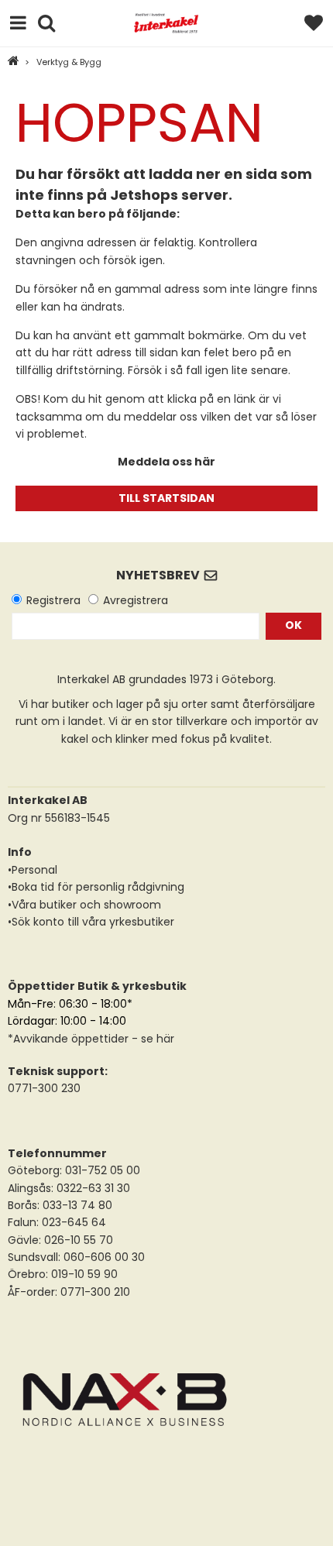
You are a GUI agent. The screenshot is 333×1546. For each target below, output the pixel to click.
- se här (151, 1038)
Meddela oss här (166, 461)
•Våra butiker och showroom (84, 904)
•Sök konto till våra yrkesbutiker (91, 921)
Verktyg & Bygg (68, 62)
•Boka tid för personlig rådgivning (96, 887)
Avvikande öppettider (71, 1038)
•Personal (32, 870)
